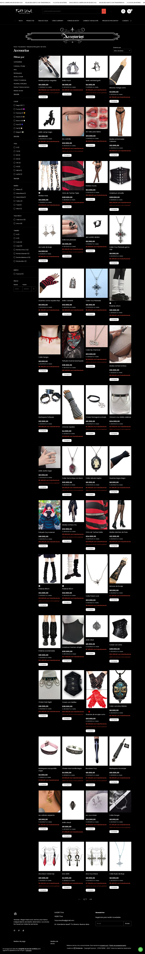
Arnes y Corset (18, 77)
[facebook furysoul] (19, 931)
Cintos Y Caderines (20, 80)
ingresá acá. (104, 945)
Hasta (25, 284)
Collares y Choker (19, 66)
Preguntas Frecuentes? (110, 21)
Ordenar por (117, 47)
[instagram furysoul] (14, 931)
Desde (16, 284)
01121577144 (59, 916)
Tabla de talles (43, 21)
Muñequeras (18, 73)
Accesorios (22, 47)
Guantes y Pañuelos (20, 84)
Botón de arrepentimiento (118, 945)
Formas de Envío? (73, 21)
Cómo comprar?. (58, 21)
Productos (30, 21)
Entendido (29, 950)
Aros (15, 69)
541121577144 (59, 912)
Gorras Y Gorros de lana (21, 87)
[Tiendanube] (75, 949)
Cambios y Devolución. (91, 21)
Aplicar (34, 289)
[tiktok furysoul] (23, 931)
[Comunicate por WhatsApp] (140, 949)
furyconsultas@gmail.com (64, 920)
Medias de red (18, 91)
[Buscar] (104, 11)
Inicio (21, 21)
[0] (129, 11)
